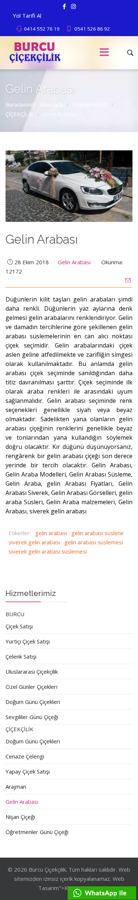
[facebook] (64, 6)
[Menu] (104, 52)
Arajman (16, 786)
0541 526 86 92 (92, 28)
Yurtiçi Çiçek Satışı (28, 641)
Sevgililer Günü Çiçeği (32, 717)
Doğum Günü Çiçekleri (33, 701)
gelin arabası (51, 533)
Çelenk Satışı (21, 656)
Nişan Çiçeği (20, 816)
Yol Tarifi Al (27, 15)
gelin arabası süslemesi (93, 542)
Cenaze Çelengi (25, 756)
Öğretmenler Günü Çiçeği (37, 832)
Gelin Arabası (74, 262)
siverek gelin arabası (34, 542)
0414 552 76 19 (42, 28)
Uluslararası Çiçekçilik (32, 671)
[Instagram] (73, 6)
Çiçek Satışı (19, 626)
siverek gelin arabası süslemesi (47, 551)
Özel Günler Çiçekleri (31, 686)
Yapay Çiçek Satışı (28, 771)
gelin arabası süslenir (97, 533)
